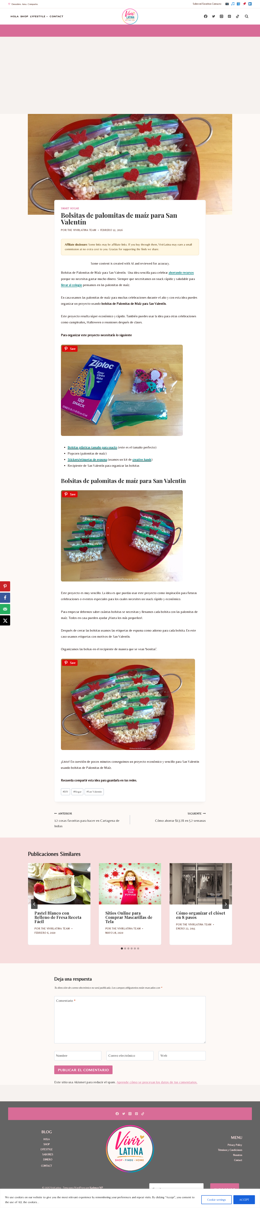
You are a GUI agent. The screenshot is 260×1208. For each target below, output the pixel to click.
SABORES (47, 1154)
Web (163, 1056)
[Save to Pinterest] (5, 586)
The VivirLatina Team (81, 230)
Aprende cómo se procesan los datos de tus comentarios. (157, 1082)
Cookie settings (216, 1199)
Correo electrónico (121, 1056)
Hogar (77, 791)
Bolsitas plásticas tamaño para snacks (92, 447)
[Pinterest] (244, 4)
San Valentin (94, 791)
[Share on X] (5, 620)
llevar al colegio (71, 285)
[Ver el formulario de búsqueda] (246, 16)
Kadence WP (96, 1187)
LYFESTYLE (47, 1149)
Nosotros (237, 1155)
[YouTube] (250, 4)
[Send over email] (5, 609)
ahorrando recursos (181, 273)
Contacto (216, 3)
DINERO (47, 1159)
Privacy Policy (235, 1144)
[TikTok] (233, 4)
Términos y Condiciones (230, 1149)
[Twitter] (213, 16)
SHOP (24, 16)
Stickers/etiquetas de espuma (87, 459)
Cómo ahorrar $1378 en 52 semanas (180, 817)
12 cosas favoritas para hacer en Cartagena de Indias (86, 820)
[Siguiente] (225, 904)
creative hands (141, 459)
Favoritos (206, 3)
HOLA (15, 16)
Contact (238, 1160)
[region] (130, 1198)
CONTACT (56, 16)
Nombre (61, 1056)
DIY (65, 791)
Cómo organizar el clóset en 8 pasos (200, 915)
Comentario (66, 1001)
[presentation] (59, 883)
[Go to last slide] (34, 904)
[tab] (122, 948)
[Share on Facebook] (5, 598)
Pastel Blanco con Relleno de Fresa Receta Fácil (58, 917)
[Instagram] (227, 4)
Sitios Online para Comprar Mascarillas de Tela (128, 917)
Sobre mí (197, 3)
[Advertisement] (130, 67)
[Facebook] (238, 4)
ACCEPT (244, 1199)
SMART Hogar (70, 208)
